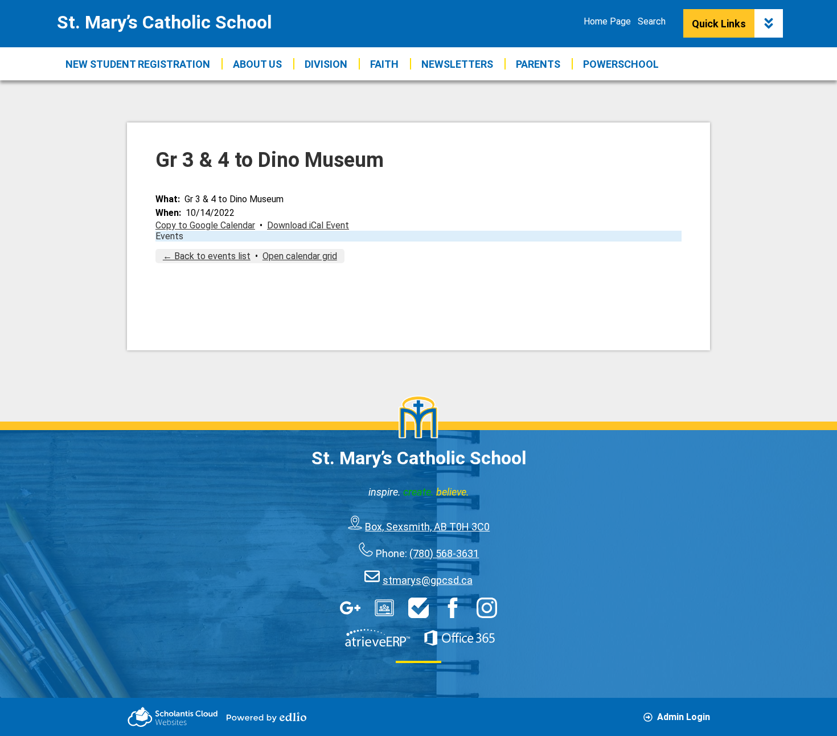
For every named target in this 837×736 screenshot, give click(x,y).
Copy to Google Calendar (205, 225)
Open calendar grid (299, 256)
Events (169, 236)
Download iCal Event (308, 225)
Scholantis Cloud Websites (172, 717)
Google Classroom (384, 608)
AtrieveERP (377, 638)
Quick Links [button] (719, 24)
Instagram (486, 608)
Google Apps (350, 608)
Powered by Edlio (266, 717)
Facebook (452, 608)
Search (652, 21)
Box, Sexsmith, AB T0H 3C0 (427, 527)
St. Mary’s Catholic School (164, 22)
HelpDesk (418, 608)
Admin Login (683, 717)
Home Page (607, 21)
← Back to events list (207, 256)
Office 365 (459, 638)
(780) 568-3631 (444, 553)
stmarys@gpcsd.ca (428, 580)
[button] (257, 63)
